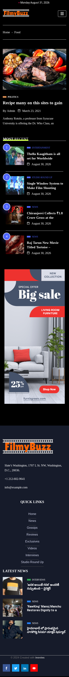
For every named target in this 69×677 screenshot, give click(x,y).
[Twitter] (15, 668)
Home (6, 32)
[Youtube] (34, 668)
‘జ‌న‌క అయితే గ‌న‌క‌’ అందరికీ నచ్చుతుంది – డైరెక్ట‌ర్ (43, 586)
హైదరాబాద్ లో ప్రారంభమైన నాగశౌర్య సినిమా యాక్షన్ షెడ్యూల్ (46, 630)
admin (11, 110)
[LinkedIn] (25, 668)
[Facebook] (6, 668)
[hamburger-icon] (62, 13)
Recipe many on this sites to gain (32, 103)
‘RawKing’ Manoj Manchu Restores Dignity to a (44, 608)
